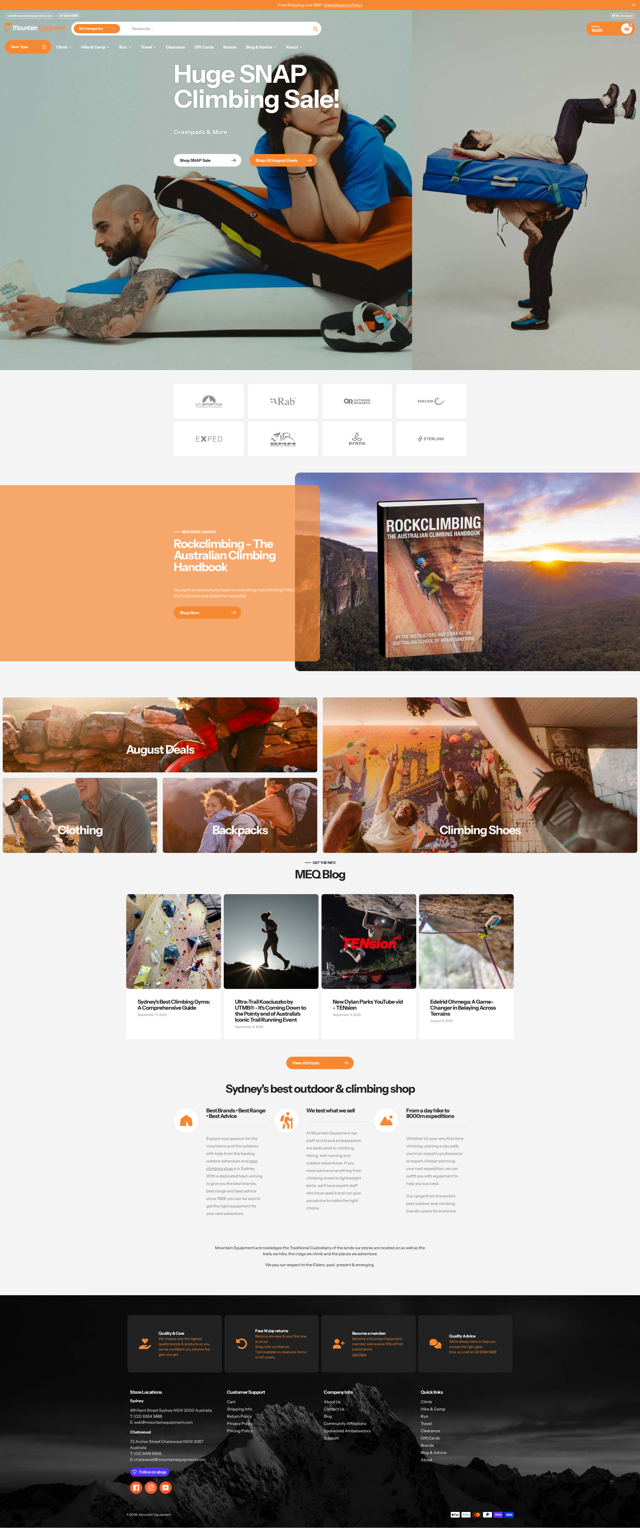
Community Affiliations (345, 1423)
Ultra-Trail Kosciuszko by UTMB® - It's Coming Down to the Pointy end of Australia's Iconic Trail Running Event (270, 1010)
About (426, 1459)
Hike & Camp (433, 1408)
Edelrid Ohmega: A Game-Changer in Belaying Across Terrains (463, 1007)
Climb (426, 1401)
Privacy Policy (240, 1423)
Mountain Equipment (155, 1514)
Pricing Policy (239, 1430)
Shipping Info (239, 1408)
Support (331, 1437)
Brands (427, 1445)
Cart (231, 1401)
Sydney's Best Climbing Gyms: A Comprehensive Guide (174, 1004)
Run (424, 1416)
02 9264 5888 (68, 16)
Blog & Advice (433, 1452)
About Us (332, 1401)
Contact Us (334, 1408)
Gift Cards (430, 1437)
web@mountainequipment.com (29, 16)
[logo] (209, 401)
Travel (426, 1423)
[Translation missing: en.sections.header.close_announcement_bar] (633, 5)
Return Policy (239, 1416)
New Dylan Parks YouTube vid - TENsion (368, 1004)
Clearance (430, 1430)
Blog (328, 1416)
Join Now (359, 1354)
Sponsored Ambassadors (347, 1430)
